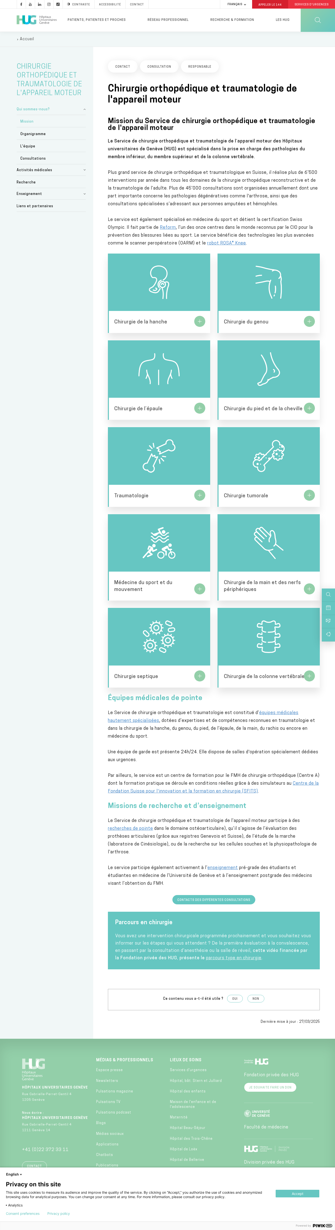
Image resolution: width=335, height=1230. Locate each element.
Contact (137, 4)
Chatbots (104, 1155)
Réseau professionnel (168, 20)
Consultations (33, 159)
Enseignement (29, 194)
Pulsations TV (108, 1102)
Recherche (26, 182)
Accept (297, 1194)
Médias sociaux (110, 1134)
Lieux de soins (186, 1060)
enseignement (222, 868)
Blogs (101, 1123)
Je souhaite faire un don (270, 1087)
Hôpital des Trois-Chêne (191, 1139)
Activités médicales (34, 170)
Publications (107, 1165)
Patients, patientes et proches (97, 20)
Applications (107, 1144)
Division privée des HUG (269, 1162)
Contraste (81, 4)
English (12, 1174)
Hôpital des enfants (188, 1091)
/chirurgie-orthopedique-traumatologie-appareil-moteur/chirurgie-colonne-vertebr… (269, 647)
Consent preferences (22, 1214)
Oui (235, 999)
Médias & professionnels (124, 1060)
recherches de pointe (130, 829)
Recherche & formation (232, 20)
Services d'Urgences (312, 4)
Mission (27, 122)
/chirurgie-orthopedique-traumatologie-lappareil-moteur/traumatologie (159, 467)
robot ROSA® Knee (226, 243)
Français (235, 4)
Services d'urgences (188, 1070)
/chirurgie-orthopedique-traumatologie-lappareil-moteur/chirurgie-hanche (159, 293)
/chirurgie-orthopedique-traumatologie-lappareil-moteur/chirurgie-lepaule (159, 380)
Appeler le (270, 4)
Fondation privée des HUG (271, 1075)
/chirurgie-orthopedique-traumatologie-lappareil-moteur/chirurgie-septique (159, 647)
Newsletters (107, 1081)
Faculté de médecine (266, 1127)
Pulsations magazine (114, 1091)
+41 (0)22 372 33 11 (45, 1150)
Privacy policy (58, 1214)
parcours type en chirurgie (233, 958)
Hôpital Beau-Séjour (188, 1128)
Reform (168, 228)
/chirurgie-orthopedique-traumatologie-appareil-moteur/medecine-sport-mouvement (159, 557)
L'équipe (27, 146)
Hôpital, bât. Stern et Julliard (196, 1081)
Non (256, 999)
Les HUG (283, 20)
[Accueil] (37, 20)
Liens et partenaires (35, 206)
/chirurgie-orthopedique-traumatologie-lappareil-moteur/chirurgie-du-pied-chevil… (269, 380)
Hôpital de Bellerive (187, 1160)
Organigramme (33, 134)
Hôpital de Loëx (183, 1149)
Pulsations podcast (113, 1113)
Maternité (179, 1117)
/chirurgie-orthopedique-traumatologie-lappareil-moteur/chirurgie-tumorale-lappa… (269, 467)
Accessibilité (110, 4)
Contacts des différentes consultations (213, 900)
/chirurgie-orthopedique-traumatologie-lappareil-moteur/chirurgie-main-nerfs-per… (269, 557)
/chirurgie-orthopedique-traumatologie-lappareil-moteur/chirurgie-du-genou (269, 293)
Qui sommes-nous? (33, 109)
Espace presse (109, 1070)
